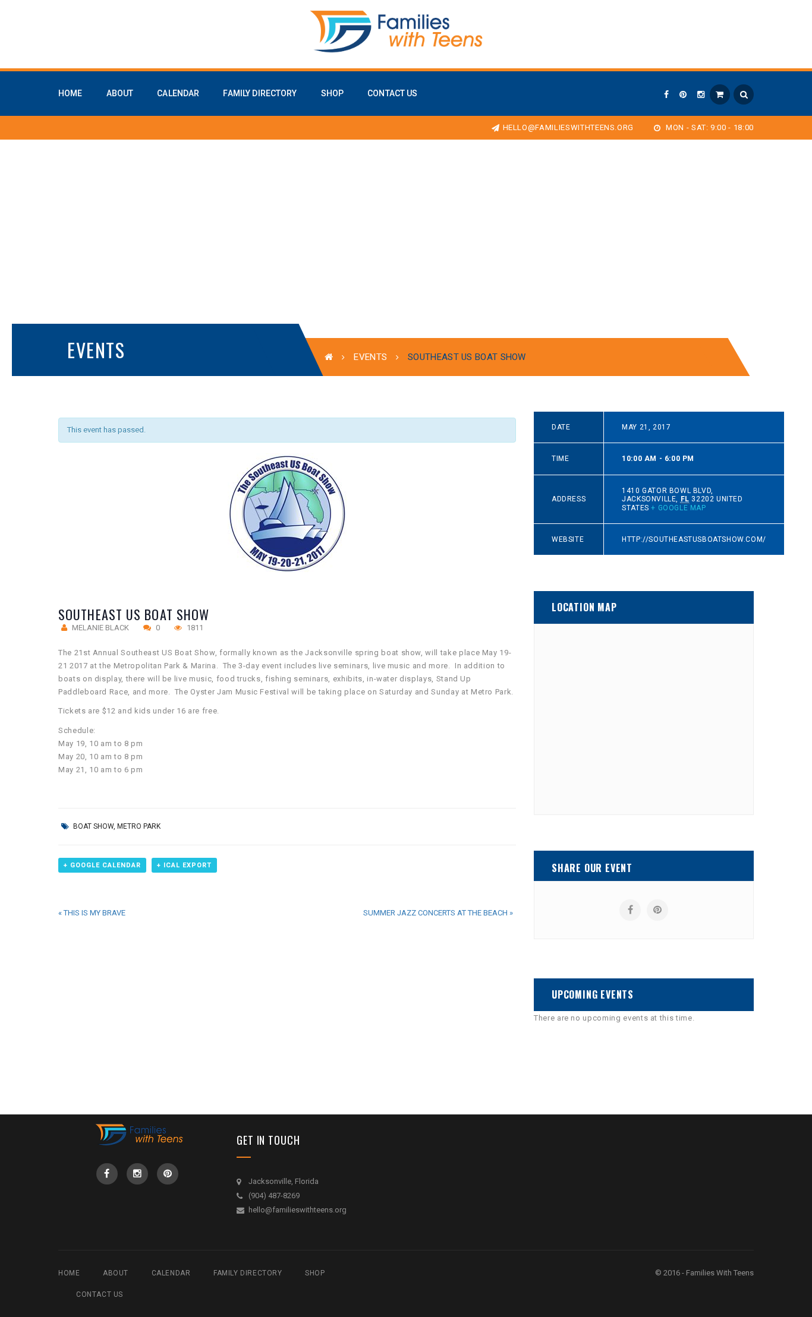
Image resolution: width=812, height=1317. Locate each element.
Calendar (171, 1273)
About (115, 1273)
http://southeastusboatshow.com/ (694, 539)
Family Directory (247, 1273)
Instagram (137, 1174)
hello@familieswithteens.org (568, 127)
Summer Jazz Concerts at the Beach (438, 912)
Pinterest (167, 1174)
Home (69, 1273)
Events (370, 357)
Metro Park (138, 826)
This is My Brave (91, 912)
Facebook (107, 1174)
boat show (93, 826)
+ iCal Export (184, 865)
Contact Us (99, 1294)
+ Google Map (678, 508)
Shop (315, 1273)
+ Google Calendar (102, 865)
